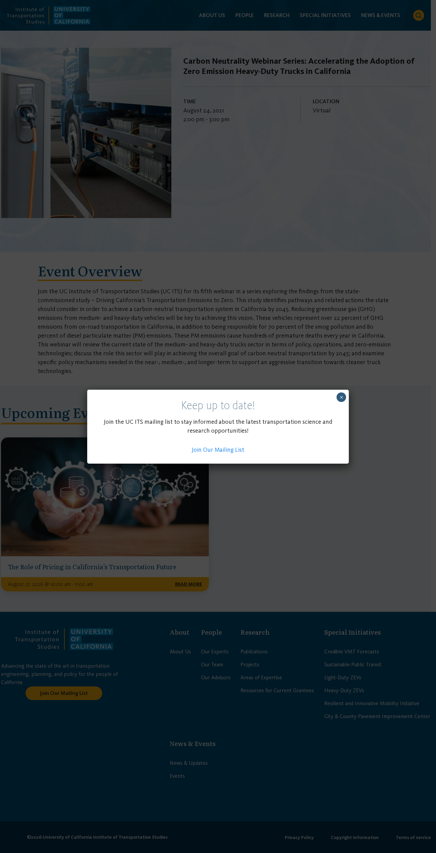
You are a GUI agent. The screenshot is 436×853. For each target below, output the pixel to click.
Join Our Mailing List (218, 449)
